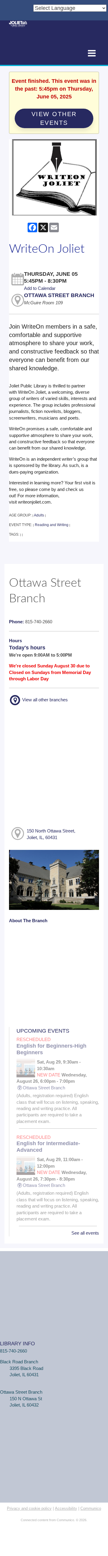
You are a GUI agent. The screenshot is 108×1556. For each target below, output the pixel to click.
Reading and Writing (51, 525)
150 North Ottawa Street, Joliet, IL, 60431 (51, 834)
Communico (90, 1508)
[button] (92, 53)
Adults (39, 515)
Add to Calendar (40, 288)
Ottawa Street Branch (59, 295)
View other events (54, 118)
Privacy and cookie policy (29, 1508)
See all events (85, 1232)
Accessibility (66, 1508)
